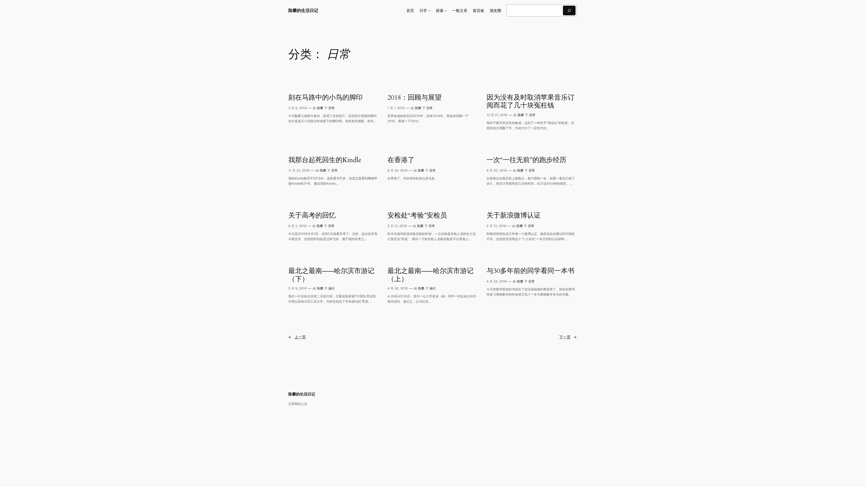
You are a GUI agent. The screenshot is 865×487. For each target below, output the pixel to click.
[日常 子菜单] (429, 10)
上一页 (297, 337)
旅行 (331, 288)
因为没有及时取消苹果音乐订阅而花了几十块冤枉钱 (530, 102)
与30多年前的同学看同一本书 (530, 271)
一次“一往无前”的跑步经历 (526, 160)
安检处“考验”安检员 (417, 216)
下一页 (568, 337)
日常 (331, 108)
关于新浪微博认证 (514, 216)
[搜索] (569, 10)
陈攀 (320, 108)
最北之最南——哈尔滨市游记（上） (430, 275)
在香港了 (400, 160)
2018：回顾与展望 (414, 98)
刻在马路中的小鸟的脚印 (325, 98)
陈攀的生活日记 (303, 10)
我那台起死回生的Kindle (325, 160)
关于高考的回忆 (312, 216)
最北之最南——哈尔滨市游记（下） (331, 275)
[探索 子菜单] (445, 10)
